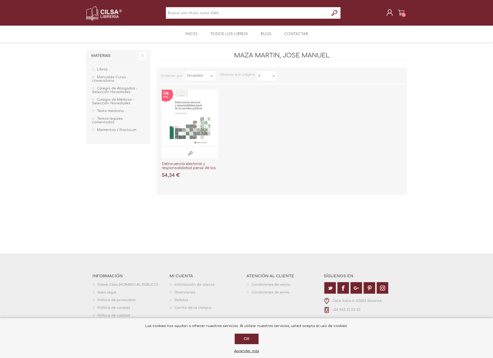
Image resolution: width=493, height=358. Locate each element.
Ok (247, 339)
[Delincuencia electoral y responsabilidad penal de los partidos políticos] (190, 118)
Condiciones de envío (270, 292)
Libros (102, 69)
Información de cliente (195, 285)
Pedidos (181, 300)
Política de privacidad (116, 300)
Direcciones (185, 292)
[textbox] (247, 13)
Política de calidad (114, 315)
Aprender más (246, 351)
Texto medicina (110, 111)
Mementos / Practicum (117, 130)
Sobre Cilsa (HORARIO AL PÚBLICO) (128, 285)
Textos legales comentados (107, 120)
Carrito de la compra (401, 12)
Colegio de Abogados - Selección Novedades (114, 90)
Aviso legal (107, 292)
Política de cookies (114, 308)
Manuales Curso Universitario (109, 79)
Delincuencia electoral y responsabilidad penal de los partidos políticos (189, 168)
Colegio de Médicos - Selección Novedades (113, 101)
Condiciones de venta (271, 285)
